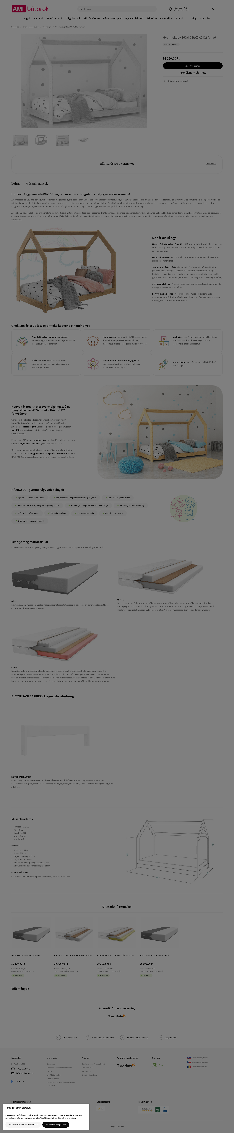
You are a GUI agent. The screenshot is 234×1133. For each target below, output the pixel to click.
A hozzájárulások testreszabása (23, 1124)
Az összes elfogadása (56, 1124)
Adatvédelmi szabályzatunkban (51, 1118)
